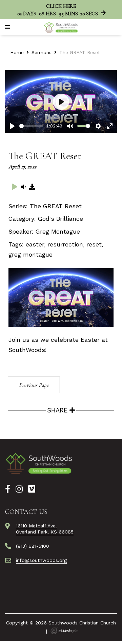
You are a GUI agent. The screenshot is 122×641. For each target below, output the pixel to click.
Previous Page (34, 385)
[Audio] (23, 186)
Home (17, 52)
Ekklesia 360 (64, 630)
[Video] (15, 186)
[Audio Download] (32, 186)
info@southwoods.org (41, 560)
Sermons (42, 52)
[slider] (31, 126)
